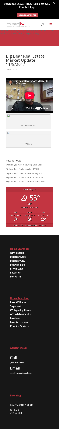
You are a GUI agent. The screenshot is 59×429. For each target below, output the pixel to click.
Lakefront (15, 318)
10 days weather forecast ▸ (29, 225)
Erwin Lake (16, 268)
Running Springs (19, 326)
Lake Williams (18, 302)
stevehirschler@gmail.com (21, 373)
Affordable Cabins (20, 314)
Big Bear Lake (18, 256)
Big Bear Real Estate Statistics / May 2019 (24, 173)
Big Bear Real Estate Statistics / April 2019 (24, 177)
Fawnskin (15, 272)
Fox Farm (15, 276)
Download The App (27, 15)
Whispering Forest (21, 310)
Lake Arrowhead (19, 322)
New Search (17, 252)
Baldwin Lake (17, 264)
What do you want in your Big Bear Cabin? (25, 164)
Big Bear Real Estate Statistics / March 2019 (25, 181)
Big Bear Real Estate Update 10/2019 (22, 169)
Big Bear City (17, 260)
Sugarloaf (15, 306)
